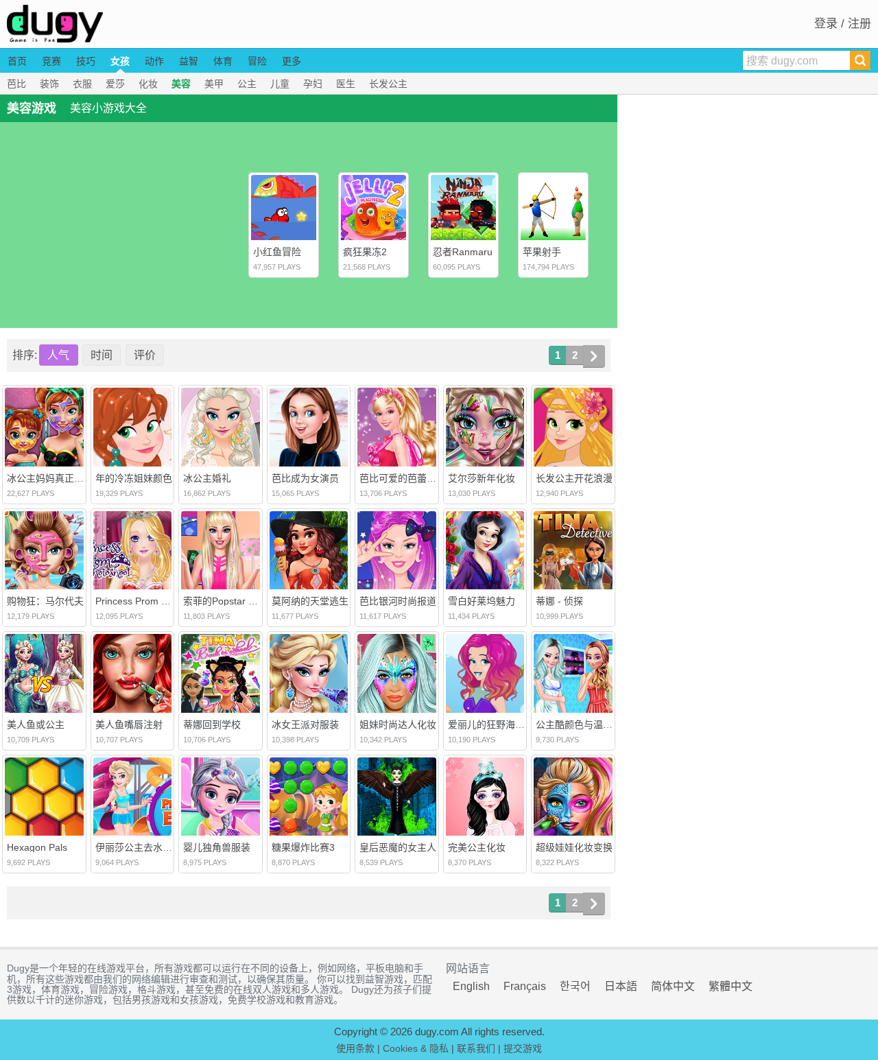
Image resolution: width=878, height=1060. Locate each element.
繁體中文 (730, 986)
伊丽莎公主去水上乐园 (143, 847)
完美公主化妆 (477, 847)
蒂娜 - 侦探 (559, 601)
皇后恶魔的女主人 (397, 847)
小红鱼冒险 (277, 251)
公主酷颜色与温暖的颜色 (588, 724)
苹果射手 (542, 251)
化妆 (148, 83)
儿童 (279, 83)
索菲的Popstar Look (226, 601)
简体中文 (673, 986)
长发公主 (388, 83)
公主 (247, 83)
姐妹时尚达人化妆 (397, 724)
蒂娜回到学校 (212, 724)
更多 (291, 61)
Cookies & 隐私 (416, 1048)
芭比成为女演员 (305, 478)
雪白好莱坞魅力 (481, 601)
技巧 (85, 61)
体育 (223, 61)
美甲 (214, 83)
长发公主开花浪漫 (574, 478)
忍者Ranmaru (463, 251)
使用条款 (355, 1048)
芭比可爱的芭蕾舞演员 (407, 478)
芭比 (16, 83)
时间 (101, 355)
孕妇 (312, 83)
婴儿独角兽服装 (216, 847)
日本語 (620, 986)
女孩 (120, 61)
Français (524, 986)
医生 (345, 83)
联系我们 (476, 1048)
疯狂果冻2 (365, 251)
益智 (188, 61)
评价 (145, 355)
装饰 (49, 83)
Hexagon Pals (37, 847)
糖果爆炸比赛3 (303, 847)
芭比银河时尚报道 (397, 601)
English (471, 986)
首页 (17, 61)
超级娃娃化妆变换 (574, 847)
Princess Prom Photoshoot (153, 601)
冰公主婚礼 (207, 478)
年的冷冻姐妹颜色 (133, 478)
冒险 (257, 61)
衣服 (82, 83)
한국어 (575, 986)
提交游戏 (522, 1048)
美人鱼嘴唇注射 (129, 724)
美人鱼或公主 (35, 724)
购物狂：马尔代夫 (45, 601)
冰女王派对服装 (305, 724)
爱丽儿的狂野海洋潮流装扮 (505, 724)
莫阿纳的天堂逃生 (310, 601)
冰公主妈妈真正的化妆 (55, 478)
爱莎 (115, 83)
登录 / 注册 (842, 23)
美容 (181, 83)
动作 (154, 61)
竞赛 (51, 61)
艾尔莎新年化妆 (481, 478)
